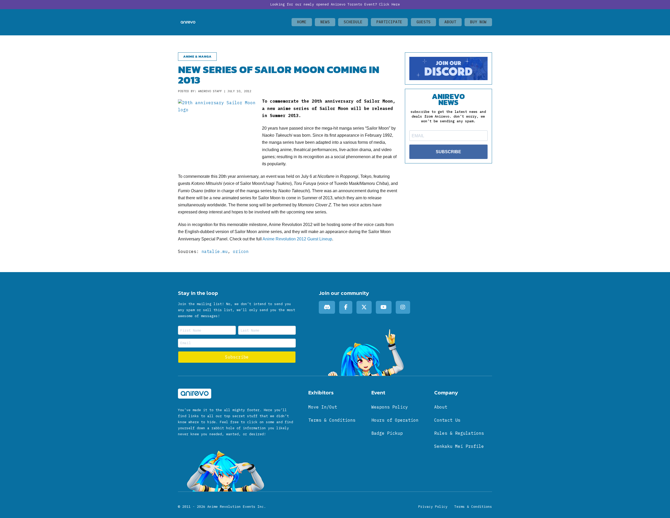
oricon (241, 251)
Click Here (389, 4)
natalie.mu (215, 251)
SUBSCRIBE (448, 152)
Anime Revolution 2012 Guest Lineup (297, 239)
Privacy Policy (433, 506)
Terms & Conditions (473, 506)
